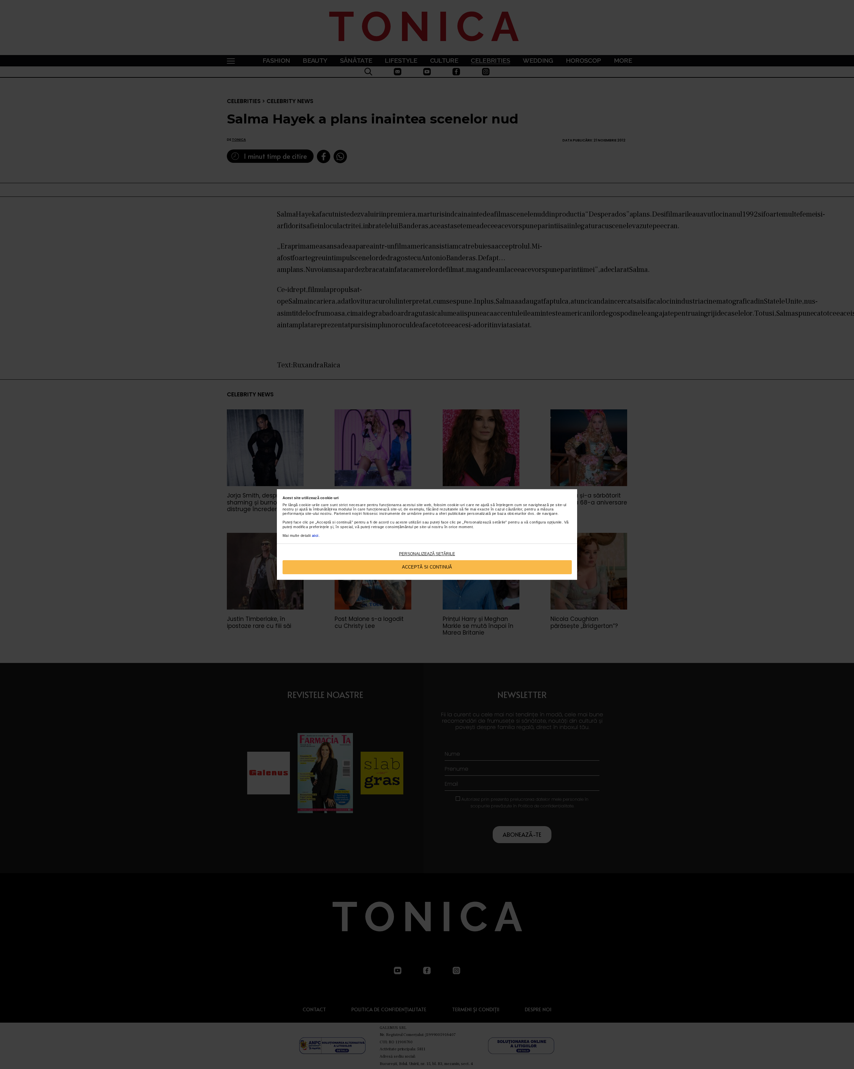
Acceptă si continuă (427, 567)
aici (315, 535)
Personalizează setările (427, 554)
